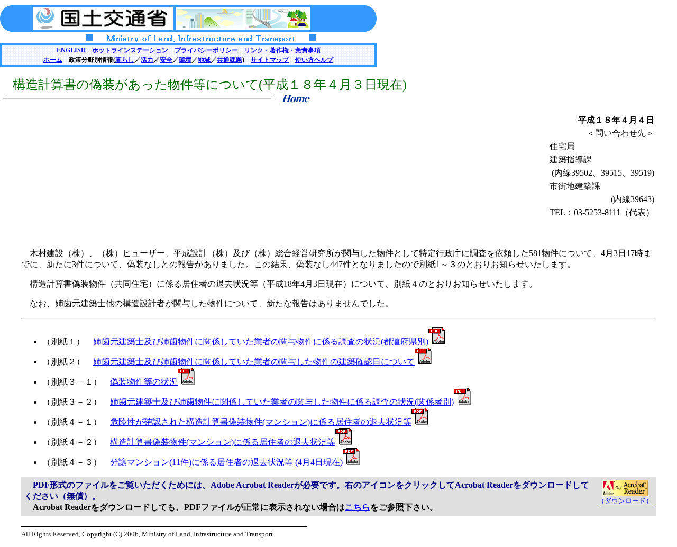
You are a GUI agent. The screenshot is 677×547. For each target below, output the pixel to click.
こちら (357, 507)
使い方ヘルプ (314, 59)
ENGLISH (71, 50)
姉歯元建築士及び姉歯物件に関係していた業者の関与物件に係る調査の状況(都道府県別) (260, 341)
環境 (185, 59)
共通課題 (229, 59)
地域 (204, 59)
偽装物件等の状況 (144, 381)
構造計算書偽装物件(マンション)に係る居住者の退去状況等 (222, 441)
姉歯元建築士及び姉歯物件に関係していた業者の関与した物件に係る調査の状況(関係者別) (282, 401)
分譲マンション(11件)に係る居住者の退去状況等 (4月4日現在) (226, 462)
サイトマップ (270, 59)
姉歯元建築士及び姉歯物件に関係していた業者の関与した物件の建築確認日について (254, 361)
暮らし (124, 59)
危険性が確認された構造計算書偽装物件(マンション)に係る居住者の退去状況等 (260, 421)
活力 (147, 59)
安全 (166, 59)
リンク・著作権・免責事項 (282, 50)
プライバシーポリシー (206, 50)
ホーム (52, 59)
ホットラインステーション (130, 50)
